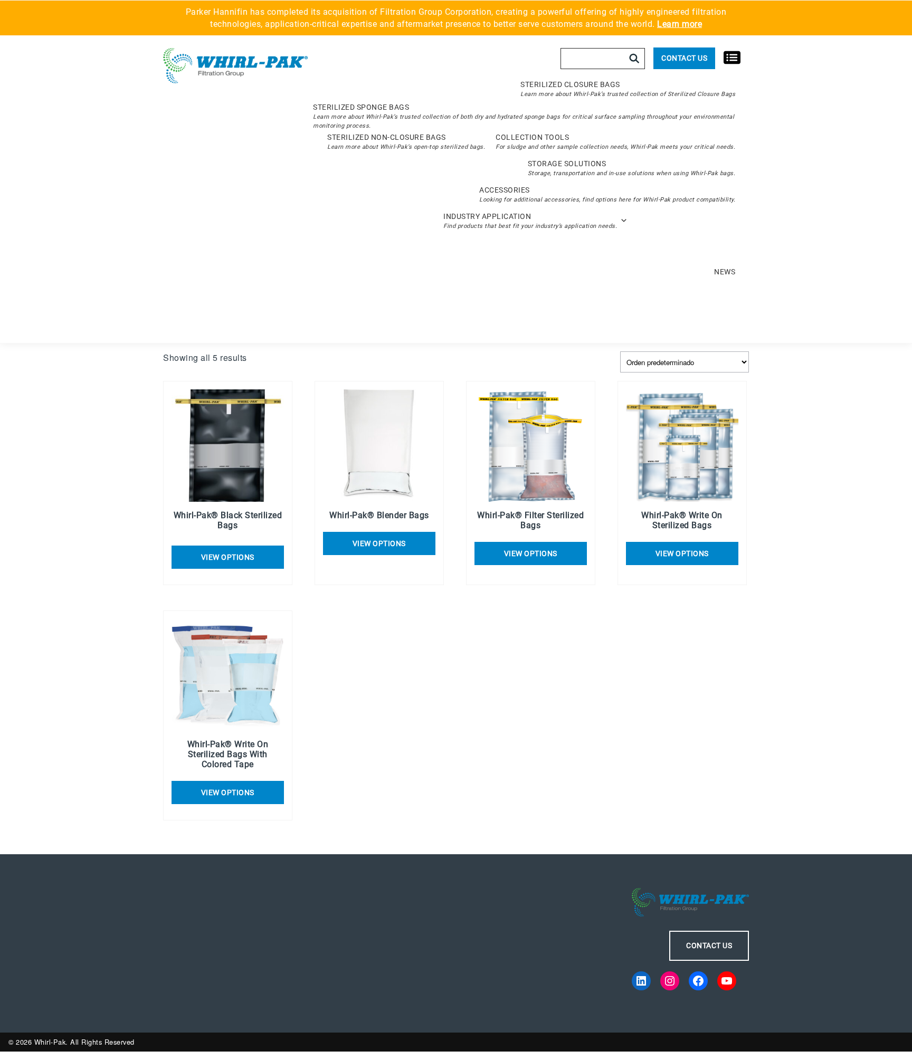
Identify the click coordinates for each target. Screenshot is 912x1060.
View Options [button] (227, 557)
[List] (732, 57)
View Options (379, 543)
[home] (235, 66)
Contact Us (684, 58)
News (724, 272)
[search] (634, 58)
